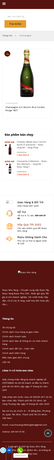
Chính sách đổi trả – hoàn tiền (18, 348)
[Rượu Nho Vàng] (27, 272)
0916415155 (20, 455)
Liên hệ (6, 362)
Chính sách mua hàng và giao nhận (20, 332)
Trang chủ (7, 35)
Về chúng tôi (8, 327)
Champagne (11, 103)
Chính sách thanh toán (14, 336)
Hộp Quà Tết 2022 (29, 224)
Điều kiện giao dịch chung (15, 357)
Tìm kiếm (15, 23)
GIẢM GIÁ (9, 142)
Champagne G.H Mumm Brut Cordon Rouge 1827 (25, 109)
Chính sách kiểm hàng (13, 353)
